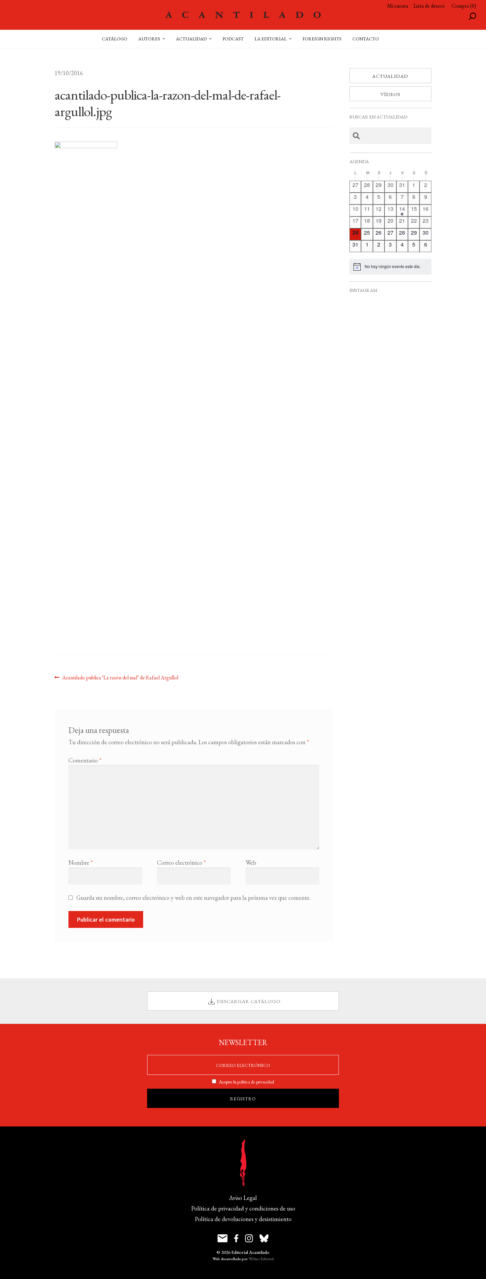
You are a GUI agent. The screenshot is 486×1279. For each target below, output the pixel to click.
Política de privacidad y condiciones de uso (243, 1208)
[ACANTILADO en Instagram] (249, 1238)
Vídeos (390, 94)
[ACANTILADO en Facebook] (236, 1238)
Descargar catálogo (249, 1001)
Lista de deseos (429, 5)
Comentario (84, 760)
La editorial (271, 39)
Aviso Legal (243, 1198)
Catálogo (114, 39)
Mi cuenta (397, 5)
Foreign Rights (322, 39)
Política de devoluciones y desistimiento (243, 1219)
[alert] (390, 267)
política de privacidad (255, 1082)
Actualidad (390, 76)
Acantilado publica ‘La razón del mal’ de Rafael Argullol (120, 677)
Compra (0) (464, 5)
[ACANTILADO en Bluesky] (264, 1238)
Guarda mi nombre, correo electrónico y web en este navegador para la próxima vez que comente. (193, 897)
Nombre (80, 862)
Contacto (365, 39)
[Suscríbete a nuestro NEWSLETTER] (222, 1238)
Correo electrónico (181, 862)
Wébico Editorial (261, 1258)
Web (251, 862)
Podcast (233, 39)
